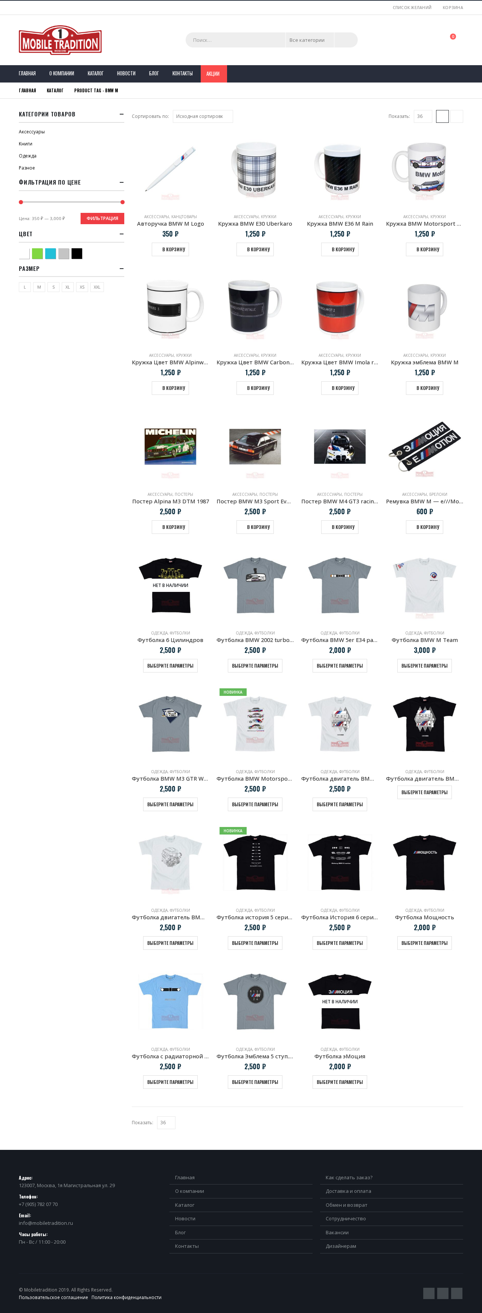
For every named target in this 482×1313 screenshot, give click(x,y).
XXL (97, 287)
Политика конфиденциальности (127, 1297)
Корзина (453, 7)
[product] (170, 169)
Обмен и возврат (347, 1204)
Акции (213, 73)
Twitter (429, 1293)
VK (456, 1293)
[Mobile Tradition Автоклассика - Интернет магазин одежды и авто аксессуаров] (60, 40)
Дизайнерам (341, 1246)
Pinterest (442, 1293)
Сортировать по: (150, 116)
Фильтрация (102, 218)
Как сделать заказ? (349, 1177)
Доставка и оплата (348, 1191)
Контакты (182, 73)
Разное (27, 168)
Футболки (180, 633)
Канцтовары (184, 216)
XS (82, 287)
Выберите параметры (170, 665)
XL (68, 287)
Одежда (159, 633)
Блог (154, 73)
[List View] (456, 116)
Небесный (55, 252)
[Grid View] (442, 116)
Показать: (399, 116)
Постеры (184, 494)
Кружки (268, 216)
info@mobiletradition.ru (46, 1223)
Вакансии (337, 1232)
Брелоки (438, 494)
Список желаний (412, 7)
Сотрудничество (346, 1218)
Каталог (96, 73)
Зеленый (42, 252)
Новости (126, 73)
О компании (61, 73)
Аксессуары (156, 216)
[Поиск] (346, 39)
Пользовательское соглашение (53, 1297)
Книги (25, 144)
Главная (27, 73)
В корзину (173, 249)
